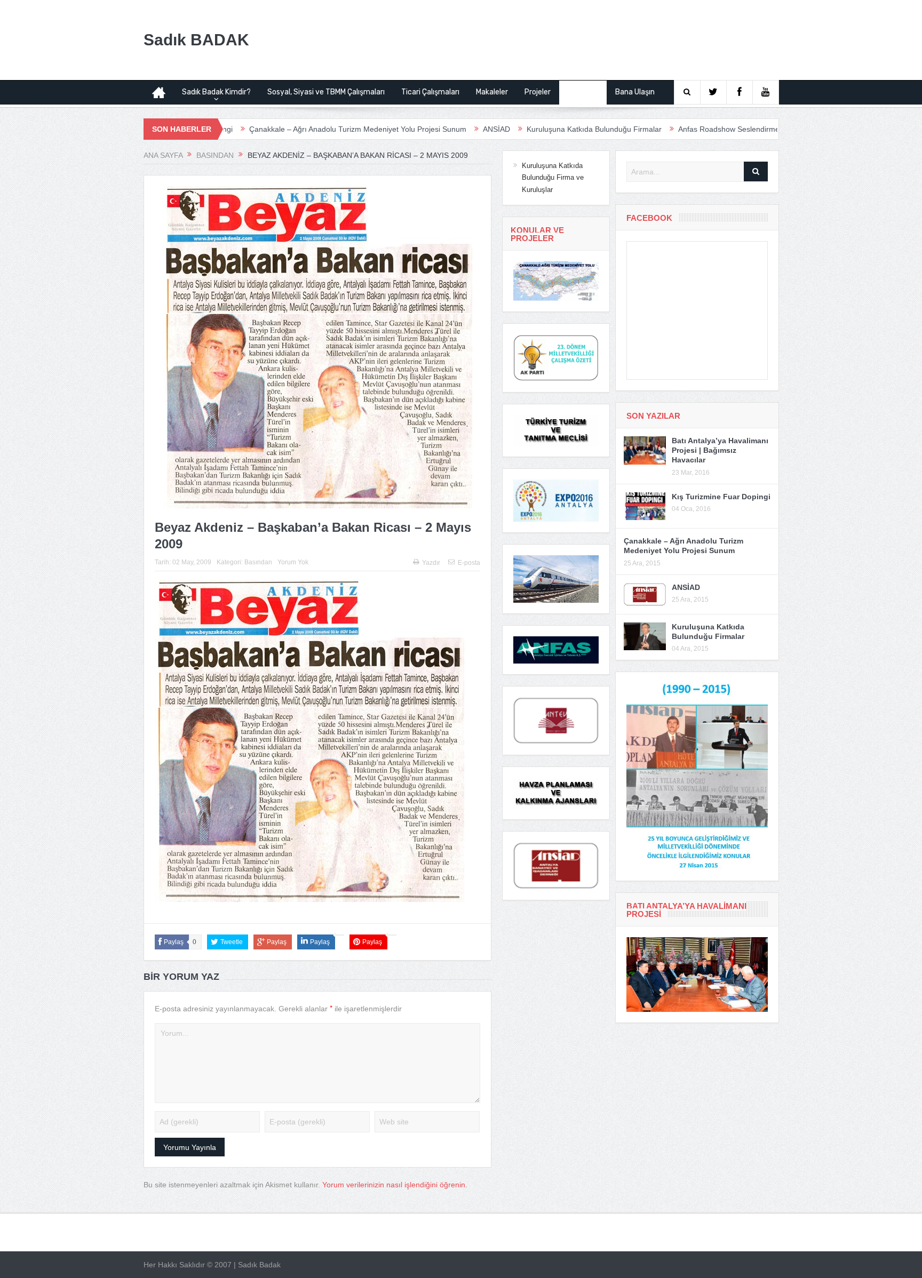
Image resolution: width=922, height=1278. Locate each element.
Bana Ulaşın (635, 92)
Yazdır (431, 562)
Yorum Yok (292, 562)
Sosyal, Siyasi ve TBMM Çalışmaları (326, 92)
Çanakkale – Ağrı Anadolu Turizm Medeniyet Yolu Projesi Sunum (293, 129)
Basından (583, 92)
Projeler (537, 92)
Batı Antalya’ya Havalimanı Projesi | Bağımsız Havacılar (720, 450)
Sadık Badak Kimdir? (216, 92)
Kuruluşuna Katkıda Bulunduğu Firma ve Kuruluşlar (553, 178)
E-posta (469, 562)
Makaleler (492, 92)
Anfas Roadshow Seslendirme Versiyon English (693, 129)
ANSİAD (432, 129)
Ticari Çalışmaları (430, 92)
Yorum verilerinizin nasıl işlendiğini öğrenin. (394, 1184)
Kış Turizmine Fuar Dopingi (721, 496)
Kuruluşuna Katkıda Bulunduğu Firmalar (530, 129)
